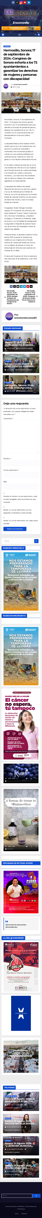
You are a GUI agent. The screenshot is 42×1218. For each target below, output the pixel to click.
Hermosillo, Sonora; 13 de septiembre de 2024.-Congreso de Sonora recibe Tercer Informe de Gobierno (28, 296)
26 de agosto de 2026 (15, 1104)
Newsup (32, 1206)
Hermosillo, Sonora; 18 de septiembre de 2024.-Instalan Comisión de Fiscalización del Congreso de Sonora (13, 297)
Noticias (8, 1096)
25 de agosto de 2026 (15, 1127)
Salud (14, 1096)
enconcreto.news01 (20, 84)
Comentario (8, 419)
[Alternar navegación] (19, 34)
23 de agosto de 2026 (15, 1171)
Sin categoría (17, 339)
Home (16, 1213)
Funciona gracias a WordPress (15, 1206)
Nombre (7, 459)
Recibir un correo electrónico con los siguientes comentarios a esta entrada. (17, 511)
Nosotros (24, 1213)
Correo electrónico (11, 470)
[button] (35, 35)
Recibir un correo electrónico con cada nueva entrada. (20, 522)
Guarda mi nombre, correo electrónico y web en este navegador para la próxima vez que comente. (20, 499)
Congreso (7, 46)
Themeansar (21, 1209)
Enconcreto (21, 23)
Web (5, 482)
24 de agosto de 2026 (15, 1149)
